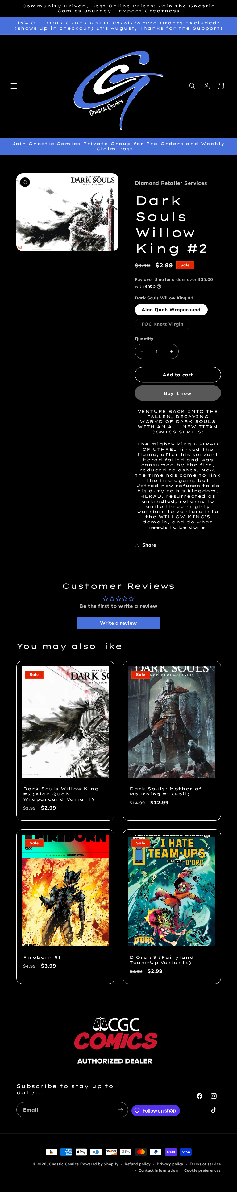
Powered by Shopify (99, 1163)
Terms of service (205, 1163)
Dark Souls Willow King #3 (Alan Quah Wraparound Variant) (61, 794)
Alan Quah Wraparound (171, 309)
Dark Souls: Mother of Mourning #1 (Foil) (166, 791)
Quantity (144, 338)
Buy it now (178, 393)
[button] (13, 86)
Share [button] (149, 545)
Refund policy (138, 1163)
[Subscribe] (121, 1109)
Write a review (118, 623)
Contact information (158, 1170)
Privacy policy (170, 1163)
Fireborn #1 (42, 957)
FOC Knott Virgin (166, 325)
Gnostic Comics (64, 1163)
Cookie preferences (202, 1170)
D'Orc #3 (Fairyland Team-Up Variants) (162, 960)
